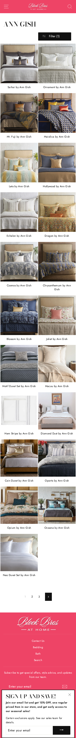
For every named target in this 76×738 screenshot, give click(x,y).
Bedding (38, 647)
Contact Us (38, 641)
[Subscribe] (64, 686)
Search (38, 660)
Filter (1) (54, 36)
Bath (38, 654)
